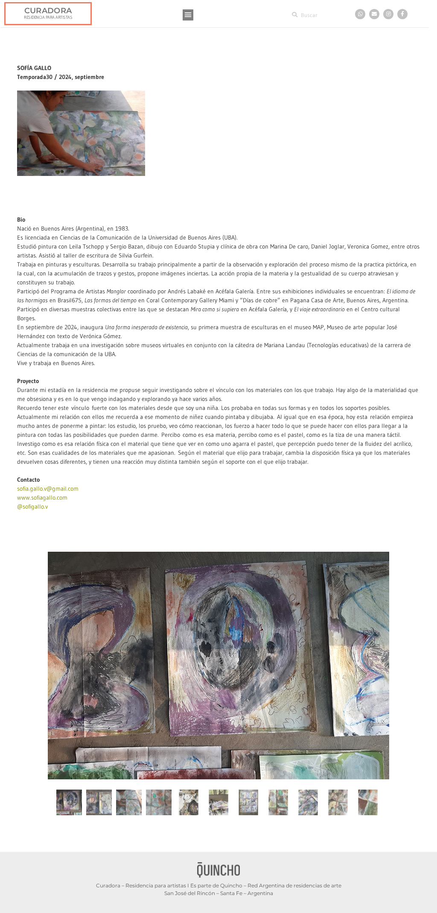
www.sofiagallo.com (42, 497)
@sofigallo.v (32, 506)
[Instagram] (388, 14)
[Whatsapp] (360, 14)
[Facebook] (402, 14)
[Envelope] (374, 14)
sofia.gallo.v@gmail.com (48, 488)
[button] (188, 14)
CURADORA (48, 10)
